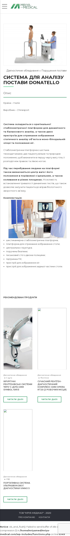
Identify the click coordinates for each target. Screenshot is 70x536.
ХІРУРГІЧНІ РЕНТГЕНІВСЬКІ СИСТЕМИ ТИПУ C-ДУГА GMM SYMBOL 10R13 (17, 385)
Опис (7, 93)
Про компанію (26, 517)
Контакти (44, 517)
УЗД (8, 479)
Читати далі (15, 399)
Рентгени (44, 378)
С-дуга (9, 378)
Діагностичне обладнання (22, 70)
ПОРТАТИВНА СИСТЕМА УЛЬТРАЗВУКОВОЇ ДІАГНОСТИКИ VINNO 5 (16, 486)
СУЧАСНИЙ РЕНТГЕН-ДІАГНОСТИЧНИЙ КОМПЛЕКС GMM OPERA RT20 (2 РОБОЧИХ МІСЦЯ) (52, 385)
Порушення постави (54, 70)
